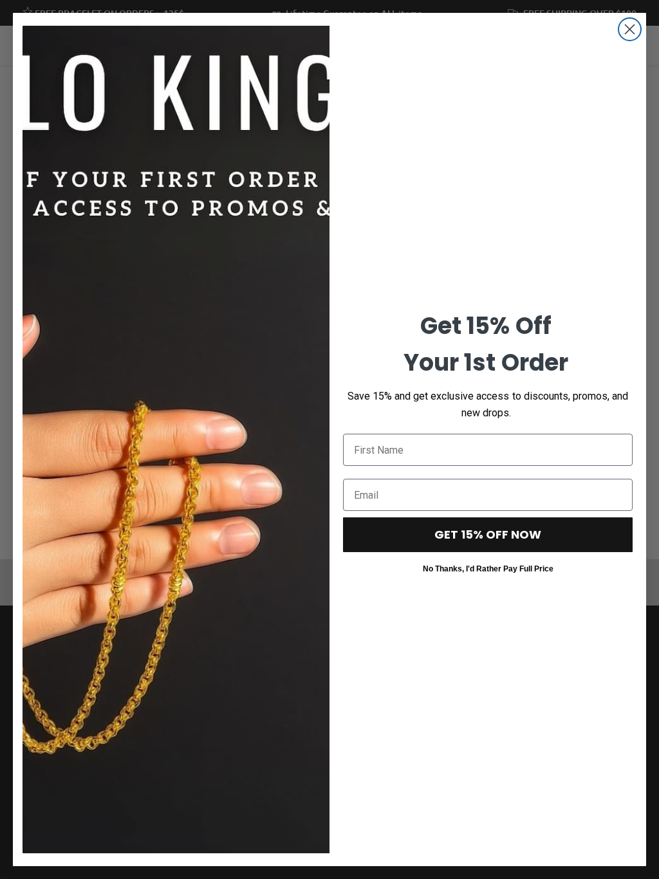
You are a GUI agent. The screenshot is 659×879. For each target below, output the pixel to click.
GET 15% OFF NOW (487, 534)
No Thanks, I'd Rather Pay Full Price (488, 568)
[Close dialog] (629, 29)
